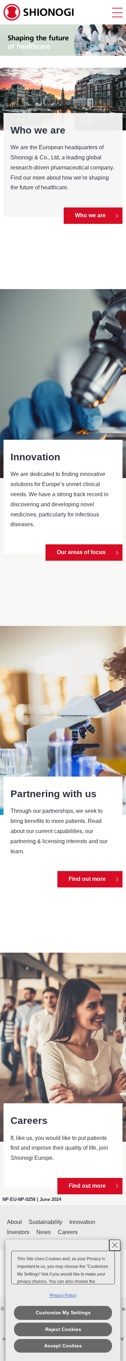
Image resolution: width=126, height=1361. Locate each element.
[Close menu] (117, 12)
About (14, 1222)
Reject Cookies (63, 1329)
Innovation (82, 1222)
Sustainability (45, 1222)
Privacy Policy (63, 1295)
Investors (18, 1232)
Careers (68, 1232)
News (43, 1232)
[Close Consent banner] (114, 1245)
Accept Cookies (63, 1345)
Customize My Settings (63, 1312)
